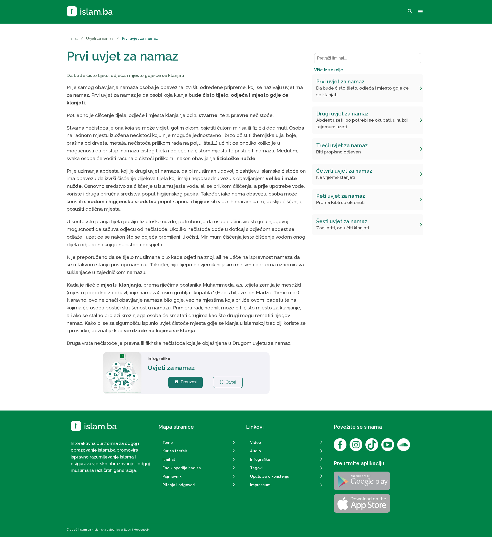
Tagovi (256, 468)
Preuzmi (186, 381)
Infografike (260, 459)
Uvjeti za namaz (100, 38)
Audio (255, 451)
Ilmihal (72, 38)
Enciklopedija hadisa (181, 468)
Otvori (227, 382)
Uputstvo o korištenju (269, 476)
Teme (167, 442)
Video (255, 442)
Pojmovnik (171, 476)
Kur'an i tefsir (174, 451)
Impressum (260, 485)
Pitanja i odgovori (178, 485)
